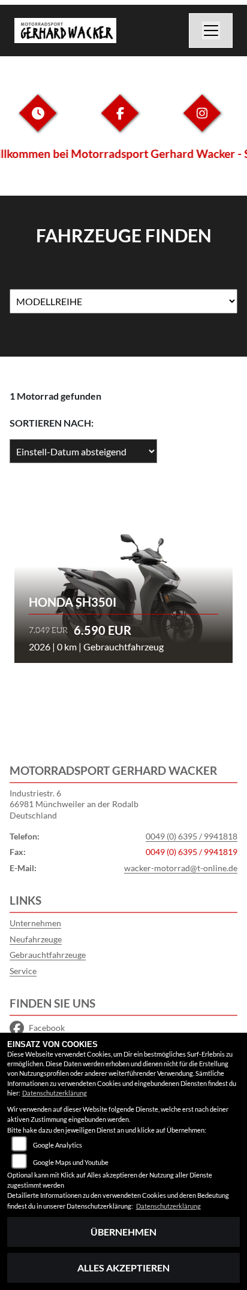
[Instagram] (202, 122)
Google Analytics (57, 1145)
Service (23, 971)
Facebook (47, 1028)
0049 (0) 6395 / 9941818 (191, 836)
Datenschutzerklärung (54, 1093)
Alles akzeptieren (123, 1267)
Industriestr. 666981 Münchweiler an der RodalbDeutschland (74, 804)
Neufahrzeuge (36, 939)
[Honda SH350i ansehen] (123, 576)
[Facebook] (120, 122)
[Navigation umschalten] (211, 30)
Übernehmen (123, 1231)
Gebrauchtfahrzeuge (48, 955)
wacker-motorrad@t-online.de (180, 868)
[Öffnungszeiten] (38, 122)
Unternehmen (35, 923)
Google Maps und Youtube (71, 1162)
